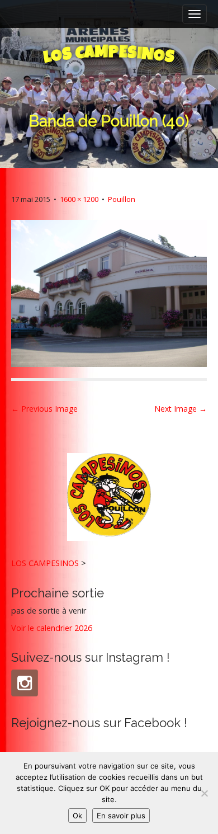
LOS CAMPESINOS (45, 563)
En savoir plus (121, 815)
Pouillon (121, 199)
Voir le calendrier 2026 (51, 628)
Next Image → (180, 408)
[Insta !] (24, 683)
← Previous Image (44, 408)
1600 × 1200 (79, 199)
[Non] (204, 793)
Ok (77, 815)
